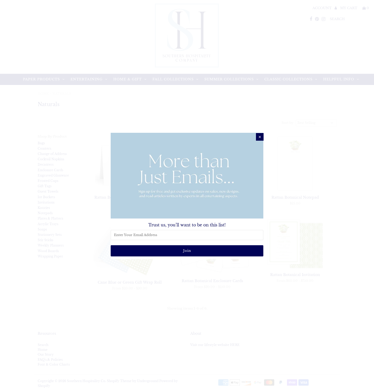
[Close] (260, 137)
